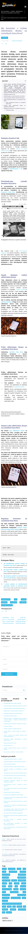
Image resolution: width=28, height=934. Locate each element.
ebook (4, 886)
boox (24, 868)
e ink (16, 886)
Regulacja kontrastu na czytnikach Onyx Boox (14, 108)
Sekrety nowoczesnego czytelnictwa (12, 792)
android (19, 868)
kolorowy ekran (6, 897)
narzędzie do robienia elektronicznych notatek (12, 903)
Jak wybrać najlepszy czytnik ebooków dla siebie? (14, 708)
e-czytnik (4, 883)
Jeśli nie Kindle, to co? (8, 745)
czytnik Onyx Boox (21, 877)
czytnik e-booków (13, 871)
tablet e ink (9, 912)
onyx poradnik (13, 602)
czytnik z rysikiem (6, 880)
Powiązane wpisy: (10, 110)
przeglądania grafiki (18, 387)
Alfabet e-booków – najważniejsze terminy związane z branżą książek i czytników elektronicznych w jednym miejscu (15, 720)
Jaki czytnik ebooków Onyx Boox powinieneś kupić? (15, 775)
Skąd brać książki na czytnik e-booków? (17, 845)
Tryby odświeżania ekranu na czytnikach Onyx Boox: (15, 103)
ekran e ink (23, 886)
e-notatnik (17, 883)
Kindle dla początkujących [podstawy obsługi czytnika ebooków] (20, 620)
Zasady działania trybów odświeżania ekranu (14, 97)
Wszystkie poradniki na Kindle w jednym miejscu (14, 766)
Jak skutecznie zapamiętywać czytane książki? (13, 794)
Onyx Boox (24, 599)
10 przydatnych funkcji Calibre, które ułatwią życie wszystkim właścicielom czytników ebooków (15, 809)
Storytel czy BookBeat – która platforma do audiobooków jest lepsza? (14, 854)
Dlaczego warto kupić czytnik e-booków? (12, 703)
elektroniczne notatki (7, 889)
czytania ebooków (21, 289)
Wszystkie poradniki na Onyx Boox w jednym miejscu (15, 773)
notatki (4, 906)
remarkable (13, 909)
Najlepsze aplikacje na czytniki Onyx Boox (13, 778)
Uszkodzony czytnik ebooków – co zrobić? (13, 759)
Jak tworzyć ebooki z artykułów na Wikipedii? (13, 813)
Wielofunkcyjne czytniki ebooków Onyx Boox (14, 96)
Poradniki (4, 37)
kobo (24, 892)
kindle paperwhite (14, 892)
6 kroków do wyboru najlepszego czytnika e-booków (15, 705)
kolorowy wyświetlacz (15, 897)
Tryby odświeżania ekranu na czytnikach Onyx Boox (14, 100)
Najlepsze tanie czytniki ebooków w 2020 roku (14, 710)
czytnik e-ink (22, 871)
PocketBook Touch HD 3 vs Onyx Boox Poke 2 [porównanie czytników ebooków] (8, 620)
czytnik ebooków (22, 874)
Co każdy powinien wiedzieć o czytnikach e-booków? (15, 723)
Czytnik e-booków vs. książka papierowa (12, 728)
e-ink (10, 883)
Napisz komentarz (17, 41)
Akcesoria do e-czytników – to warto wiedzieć (13, 752)
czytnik (4, 871)
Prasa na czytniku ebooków (10, 764)
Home (2, 16)
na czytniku (5, 900)
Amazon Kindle (12, 868)
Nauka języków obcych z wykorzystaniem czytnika (14, 761)
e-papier (23, 883)
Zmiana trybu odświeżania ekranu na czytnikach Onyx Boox (14, 106)
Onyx (16, 599)
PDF (24, 906)
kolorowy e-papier (21, 895)
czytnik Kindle (5, 877)
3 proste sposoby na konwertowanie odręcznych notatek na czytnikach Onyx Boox (15, 586)
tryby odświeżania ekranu (7, 605)
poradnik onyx (23, 602)
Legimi (24, 897)
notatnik (9, 906)
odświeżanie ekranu (6, 599)
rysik (4, 912)
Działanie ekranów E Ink (9, 94)
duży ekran (14, 880)
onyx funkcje (4, 602)
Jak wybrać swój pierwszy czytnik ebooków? (13, 713)
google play (23, 889)
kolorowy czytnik (6, 895)
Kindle (4, 892)
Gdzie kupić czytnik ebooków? (10, 715)
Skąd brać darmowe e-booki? (10, 743)
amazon (4, 868)
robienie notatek (22, 909)
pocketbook (5, 909)
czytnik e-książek (6, 874)
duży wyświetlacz (21, 880)
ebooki (10, 886)
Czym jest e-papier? (8, 726)
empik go (16, 889)
